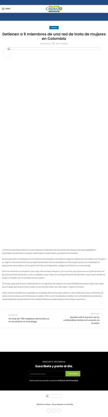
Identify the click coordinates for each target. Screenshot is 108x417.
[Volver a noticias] (54, 318)
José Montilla (68, 404)
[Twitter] (54, 411)
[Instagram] (59, 411)
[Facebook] (49, 411)
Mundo (54, 28)
